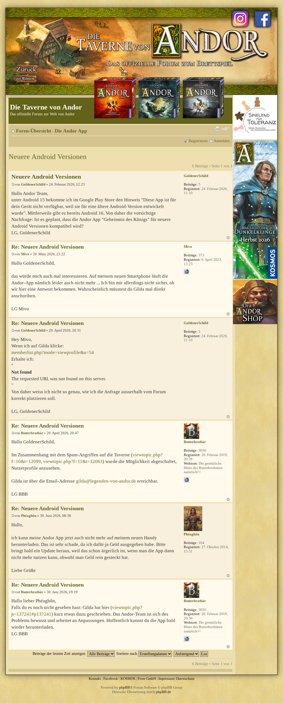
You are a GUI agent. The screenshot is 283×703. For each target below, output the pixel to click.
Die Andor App (71, 131)
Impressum (166, 678)
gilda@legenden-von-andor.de (106, 481)
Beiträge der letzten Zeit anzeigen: (60, 653)
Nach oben (228, 237)
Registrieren (198, 141)
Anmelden (222, 141)
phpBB (124, 687)
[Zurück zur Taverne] (25, 73)
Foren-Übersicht (33, 131)
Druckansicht (217, 128)
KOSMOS (127, 678)
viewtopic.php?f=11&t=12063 (73, 461)
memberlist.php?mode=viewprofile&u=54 (52, 352)
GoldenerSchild (33, 184)
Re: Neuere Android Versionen (47, 247)
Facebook (110, 678)
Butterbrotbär (32, 433)
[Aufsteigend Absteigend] (191, 653)
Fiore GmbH (147, 678)
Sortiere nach (127, 653)
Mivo (25, 254)
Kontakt (95, 678)
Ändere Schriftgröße (226, 128)
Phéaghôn (28, 516)
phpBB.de (163, 692)
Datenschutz (185, 678)
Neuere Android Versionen (48, 157)
